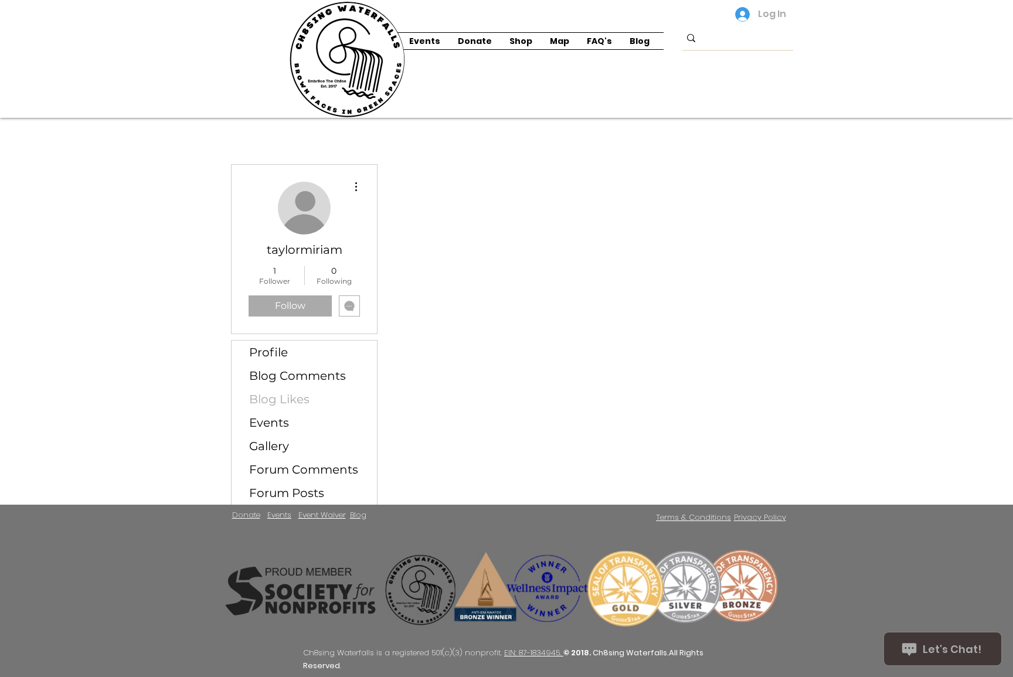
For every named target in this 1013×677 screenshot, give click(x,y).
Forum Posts (286, 493)
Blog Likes (279, 399)
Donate (246, 514)
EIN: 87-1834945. (533, 652)
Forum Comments (303, 469)
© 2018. (578, 652)
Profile (268, 352)
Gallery (269, 446)
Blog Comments (297, 376)
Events (269, 423)
